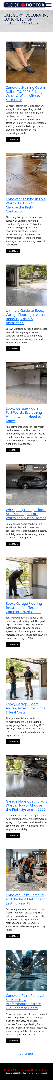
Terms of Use (28, 1070)
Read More (13, 139)
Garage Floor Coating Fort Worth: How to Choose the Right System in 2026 (26, 805)
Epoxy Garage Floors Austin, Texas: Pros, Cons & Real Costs (25, 708)
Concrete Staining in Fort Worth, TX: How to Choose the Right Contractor (26, 205)
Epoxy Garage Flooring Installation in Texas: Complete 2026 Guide (24, 607)
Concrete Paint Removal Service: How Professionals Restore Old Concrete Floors (25, 1002)
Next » (31, 1053)
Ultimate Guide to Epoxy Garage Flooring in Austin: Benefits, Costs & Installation (26, 316)
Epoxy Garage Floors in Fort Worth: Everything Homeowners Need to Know (24, 414)
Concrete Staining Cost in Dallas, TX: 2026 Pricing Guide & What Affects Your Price (26, 93)
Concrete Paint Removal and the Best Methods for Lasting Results (26, 899)
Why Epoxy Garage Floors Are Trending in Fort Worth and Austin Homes (26, 514)
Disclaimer (43, 1070)
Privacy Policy (11, 1070)
